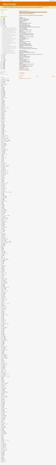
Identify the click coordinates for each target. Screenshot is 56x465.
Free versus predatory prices (6, 49)
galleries (2, 208)
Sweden (2, 418)
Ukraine (2, 442)
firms (1, 202)
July (3, 55)
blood (1, 113)
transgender (2, 431)
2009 (2, 68)
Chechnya (2, 127)
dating (2, 161)
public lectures (3, 357)
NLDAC (2, 313)
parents (2, 332)
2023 (2, 20)
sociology (2, 403)
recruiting (2, 365)
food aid (2, 204)
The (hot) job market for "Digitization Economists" (8, 28)
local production (3, 274)
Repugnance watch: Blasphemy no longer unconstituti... (9, 30)
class (1, 130)
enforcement (2, 190)
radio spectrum (3, 362)
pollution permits (3, 346)
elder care (2, 187)
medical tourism (3, 292)
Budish (2, 119)
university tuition (3, 444)
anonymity (2, 94)
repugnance (2, 372)
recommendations (3, 364)
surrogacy (2, 417)
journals (2, 254)
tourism (2, 429)
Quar (1, 359)
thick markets (3, 426)
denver (2, 168)
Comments (3, 13)
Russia (2, 380)
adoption (2, 82)
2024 (2, 19)
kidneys (2, 260)
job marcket (2, 251)
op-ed (1, 321)
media (2, 291)
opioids (2, 325)
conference (22, 70)
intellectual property (4, 239)
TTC (1, 436)
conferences (2, 144)
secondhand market (4, 392)
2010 (2, 67)
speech (2, 407)
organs (2, 328)
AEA (1, 83)
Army (1, 98)
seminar (2, 393)
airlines (2, 89)
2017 (2, 61)
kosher (2, 263)
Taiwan (2, 419)
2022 (2, 21)
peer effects (2, 336)
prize (1, 352)
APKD (2, 96)
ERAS (2, 192)
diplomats (2, 172)
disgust (2, 174)
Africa (1, 85)
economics (2, 183)
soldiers (2, 405)
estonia (2, 193)
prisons (2, 351)
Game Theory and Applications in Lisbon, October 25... (9, 34)
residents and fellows (4, 374)
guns (1, 219)
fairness (2, 199)
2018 (2, 24)
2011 (2, 66)
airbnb (2, 88)
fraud (1, 207)
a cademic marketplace (4, 78)
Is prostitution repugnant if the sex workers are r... (8, 52)
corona (2, 151)
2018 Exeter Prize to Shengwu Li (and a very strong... (9, 47)
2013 (2, 64)
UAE (1, 439)
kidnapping (2, 257)
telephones (2, 422)
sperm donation (3, 408)
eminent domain (3, 188)
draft (1, 179)
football (2, 205)
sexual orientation (3, 397)
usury (1, 448)
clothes (2, 133)
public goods (3, 356)
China (2, 129)
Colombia (2, 136)
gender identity (3, 211)
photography (2, 340)
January (3, 60)
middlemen (2, 296)
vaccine (2, 450)
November (3, 26)
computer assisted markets (5, 140)
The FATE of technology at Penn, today (7, 40)
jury (1, 256)
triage (1, 435)
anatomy (2, 93)
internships (2, 244)
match (2, 285)
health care (2, 222)
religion (2, 368)
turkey (2, 437)
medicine (2, 293)
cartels (2, 123)
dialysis (2, 170)
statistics (2, 412)
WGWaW (2, 458)
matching (2, 286)
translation (2, 432)
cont (1, 147)
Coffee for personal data (5, 44)
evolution (2, 195)
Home (37, 76)
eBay (1, 181)
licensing (2, 270)
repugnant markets (23, 6)
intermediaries (3, 240)
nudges (2, 317)
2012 (2, 65)
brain (1, 116)
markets (2, 284)
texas (1, 425)
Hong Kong (2, 226)
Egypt (1, 185)
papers (2, 331)
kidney (2, 258)
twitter (1, 438)
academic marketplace (4, 80)
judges (2, 255)
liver (1, 271)
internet (2, 243)
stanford (2, 411)
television (2, 423)
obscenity (2, 319)
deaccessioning (3, 163)
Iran (1, 246)
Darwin (2, 160)
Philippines (2, 339)
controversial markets (4, 149)
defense (2, 166)
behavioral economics (4, 107)
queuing (2, 360)
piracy (2, 342)
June (3, 56)
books (2, 115)
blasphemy (2, 111)
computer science (3, 141)
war (1, 456)
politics (2, 345)
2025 (2, 18)
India (1, 236)
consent (2, 146)
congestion (2, 145)
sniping (2, 402)
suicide (2, 414)
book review (2, 114)
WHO (1, 459)
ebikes (2, 182)
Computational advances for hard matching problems (9, 32)
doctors (2, 177)
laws (1, 267)
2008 (2, 69)
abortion (2, 79)
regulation (2, 367)
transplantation (3, 433)
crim (1, 156)
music (1, 301)
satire (1, 384)
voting (2, 453)
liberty (2, 269)
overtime (2, 329)
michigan (2, 295)
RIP (1, 378)
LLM (1, 273)
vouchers (2, 454)
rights (1, 377)
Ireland (2, 247)
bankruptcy (2, 105)
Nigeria (2, 312)
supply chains (3, 416)
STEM (2, 413)
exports (2, 198)
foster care (2, 206)
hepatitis (2, 223)
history (2, 225)
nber (1, 304)
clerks (1, 132)
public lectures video (4, 358)
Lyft (1, 277)
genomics (2, 212)
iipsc (1, 233)
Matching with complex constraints (6, 37)
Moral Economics (45, 6)
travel (1, 434)
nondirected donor (3, 314)
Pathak (2, 335)
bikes (1, 109)
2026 (2, 17)
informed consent (3, 237)
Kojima (2, 261)
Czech (2, 159)
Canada (2, 121)
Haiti (1, 220)
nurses (2, 318)
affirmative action (3, 84)
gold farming (2, 217)
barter (1, 106)
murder (2, 300)
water (1, 457)
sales (1, 382)
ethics (1, 194)
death (1, 164)
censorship (2, 124)
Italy (1, 249)
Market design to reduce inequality (6, 36)
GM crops (2, 216)
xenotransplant (3, 460)
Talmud (2, 420)
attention (2, 100)
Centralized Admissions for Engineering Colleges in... (9, 38)
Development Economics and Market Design (26, 13)
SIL (1, 400)
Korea (2, 262)
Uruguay (2, 447)
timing (2, 428)
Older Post (53, 76)
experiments (2, 196)
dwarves (2, 180)
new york (2, 308)
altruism (2, 92)
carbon (2, 122)
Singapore (2, 401)
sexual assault (3, 395)
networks (2, 306)
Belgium (2, 108)
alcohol (2, 90)
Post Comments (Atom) (27, 78)
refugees (2, 366)
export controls (3, 197)
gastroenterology (3, 210)
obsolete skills (3, 320)
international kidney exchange (5, 241)
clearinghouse (3, 131)
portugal (2, 348)
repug (1, 371)
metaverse (2, 294)
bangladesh (2, 104)
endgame (2, 189)
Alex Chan (2, 91)
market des (2, 281)
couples (2, 153)
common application (4, 138)
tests (1, 424)
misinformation (3, 298)
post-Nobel (2, 349)
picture (2, 341)
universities (2, 443)
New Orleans (3, 307)
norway (2, 315)
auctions (2, 101)
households (2, 230)
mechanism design (3, 290)
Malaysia (2, 278)
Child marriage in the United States (6, 43)
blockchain (2, 112)
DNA (1, 176)
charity (2, 126)
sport (1, 409)
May (3, 57)
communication (3, 139)
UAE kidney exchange (4, 440)
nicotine (2, 311)
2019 (2, 23)
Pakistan (2, 330)
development (26, 70)
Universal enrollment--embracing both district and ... (9, 48)
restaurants (2, 375)
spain (1, 406)
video (1, 452)
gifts (1, 214)
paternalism (2, 334)
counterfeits (2, 152)
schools (2, 388)
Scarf (1, 386)
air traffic (2, 87)
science (2, 389)
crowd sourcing (3, 157)
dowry (2, 178)
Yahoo (2, 461)
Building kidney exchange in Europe (7, 33)
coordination (2, 150)
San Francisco (3, 383)
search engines (3, 391)
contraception (3, 148)
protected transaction (4, 355)
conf (1, 142)
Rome (2, 379)
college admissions (3, 135)
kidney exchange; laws (4, 259)
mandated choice (3, 279)
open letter (2, 322)
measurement (3, 289)
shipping (2, 399)
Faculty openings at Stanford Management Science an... (9, 46)
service (2, 394)
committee (2, 137)
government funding (4, 218)
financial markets (3, 201)
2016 (2, 62)
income (2, 235)
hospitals (2, 229)
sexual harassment (3, 396)
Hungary (2, 231)
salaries (2, 381)
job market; (2, 252)
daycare (2, 162)
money (2, 299)
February (3, 59)
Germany (2, 213)
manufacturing (3, 280)
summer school (3, 415)
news (1, 309)
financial (2, 200)
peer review (2, 337)
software (2, 404)
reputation (2, 373)
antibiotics (2, 95)
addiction (2, 81)
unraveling (2, 445)
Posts (3, 11)
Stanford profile (32, 6)
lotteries (2, 275)
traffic (1, 430)
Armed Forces (3, 97)
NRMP (2, 316)
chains (2, 125)
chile (1, 128)
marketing (2, 283)
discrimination (3, 173)
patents (2, 333)
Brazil (1, 117)
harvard (2, 221)
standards (2, 410)
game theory (2, 209)
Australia (2, 102)
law (1, 266)
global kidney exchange (4, 215)
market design (30, 70)
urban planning (3, 446)
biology (2, 110)
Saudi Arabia (3, 385)
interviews (2, 245)
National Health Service (4, 303)
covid (1, 154)
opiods (2, 324)
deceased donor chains (4, 165)
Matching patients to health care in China (7, 51)
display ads (2, 175)
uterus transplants (3, 449)
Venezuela (2, 451)
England (2, 191)
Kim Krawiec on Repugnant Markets (7, 41)
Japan (2, 250)
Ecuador (2, 184)
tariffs (1, 421)
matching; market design (4, 287)
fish (1, 203)
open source (2, 323)
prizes (2, 353)
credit (1, 155)
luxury (2, 276)
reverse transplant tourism (4, 376)
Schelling (2, 387)
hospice (2, 228)
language (2, 265)
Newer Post (21, 76)
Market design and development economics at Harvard (33, 12)
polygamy (2, 347)
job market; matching (4, 253)
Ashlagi (2, 99)
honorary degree (3, 227)
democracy (2, 167)
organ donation (3, 327)
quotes (2, 361)
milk (1, 297)
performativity (3, 338)
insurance (2, 238)
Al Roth (3, 73)
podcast (2, 343)
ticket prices (2, 427)
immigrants (2, 234)
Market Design (9, 4)
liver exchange (3, 272)
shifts (1, 398)
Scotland (2, 390)
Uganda (2, 441)
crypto (2, 158)
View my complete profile (4, 74)
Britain (2, 118)
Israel (1, 248)
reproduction (2, 370)
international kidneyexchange (5, 242)
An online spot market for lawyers (6, 45)
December (3, 25)
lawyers (2, 268)
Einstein (2, 186)
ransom (2, 363)
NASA (2, 302)
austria (2, 103)
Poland (2, 344)
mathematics (2, 288)
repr (1, 369)
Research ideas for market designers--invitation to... (9, 53)
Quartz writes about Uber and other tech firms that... (9, 42)
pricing (2, 350)
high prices (2, 224)
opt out (2, 326)
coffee (2, 134)
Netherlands (2, 305)
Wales (2, 455)
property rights (3, 354)
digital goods (3, 171)
